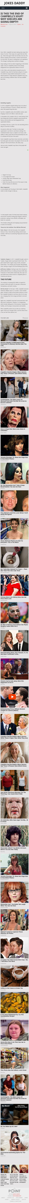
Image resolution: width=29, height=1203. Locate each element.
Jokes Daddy (14, 3)
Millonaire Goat (4, 24)
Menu (3, 8)
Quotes (19, 24)
